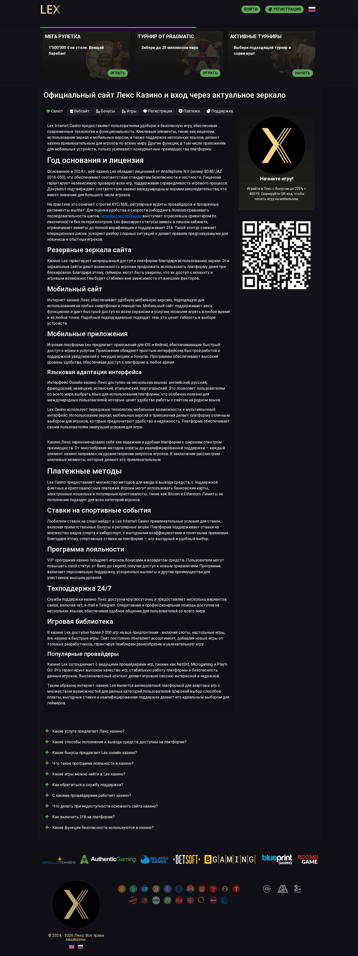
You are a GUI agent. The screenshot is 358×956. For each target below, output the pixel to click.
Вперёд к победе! (277, 174)
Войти (250, 9)
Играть (118, 73)
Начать (302, 73)
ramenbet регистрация (121, 216)
